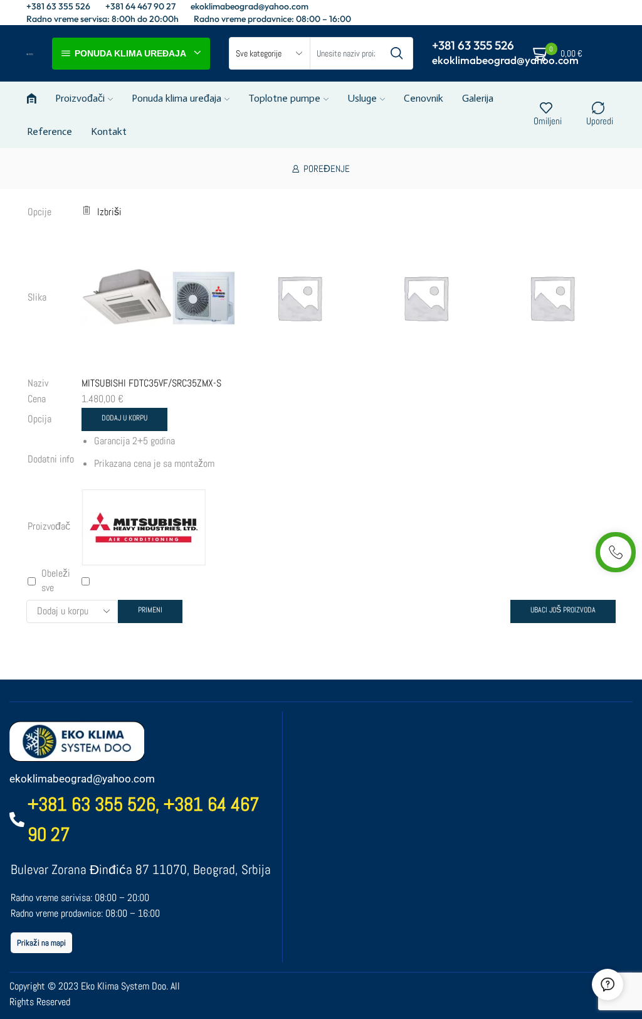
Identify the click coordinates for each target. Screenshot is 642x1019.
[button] (41, 942)
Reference (49, 131)
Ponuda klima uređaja (176, 98)
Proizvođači (80, 98)
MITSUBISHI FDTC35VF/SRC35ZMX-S (151, 383)
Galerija (477, 98)
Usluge (362, 98)
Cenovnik (423, 98)
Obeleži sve (55, 580)
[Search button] (397, 53)
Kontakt (109, 131)
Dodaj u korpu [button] (124, 418)
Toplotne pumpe (284, 98)
